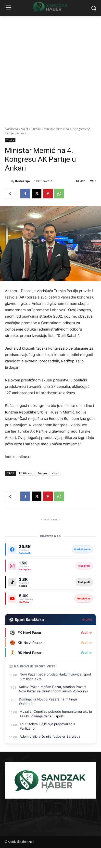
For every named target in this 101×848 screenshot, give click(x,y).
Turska (36, 129)
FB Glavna (25, 473)
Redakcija (22, 181)
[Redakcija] (8, 181)
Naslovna (11, 129)
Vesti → (86, 632)
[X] (36, 193)
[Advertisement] (50, 68)
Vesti (55, 473)
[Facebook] (25, 193)
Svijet (24, 129)
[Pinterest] (48, 193)
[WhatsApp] (59, 193)
